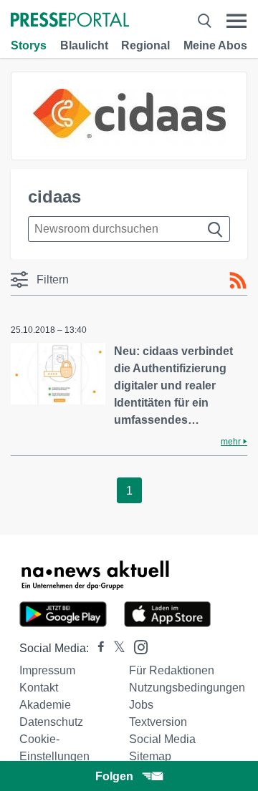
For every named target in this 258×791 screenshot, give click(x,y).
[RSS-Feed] (238, 280)
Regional (145, 45)
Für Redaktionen (171, 670)
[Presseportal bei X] (115, 648)
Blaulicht (84, 45)
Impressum (47, 670)
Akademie (45, 705)
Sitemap (150, 756)
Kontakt (38, 687)
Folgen (114, 776)
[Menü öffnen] (236, 21)
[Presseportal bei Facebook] (97, 648)
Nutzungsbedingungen (187, 687)
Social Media (162, 739)
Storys (29, 45)
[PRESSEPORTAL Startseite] (70, 21)
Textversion (158, 722)
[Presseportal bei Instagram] (136, 646)
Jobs (141, 705)
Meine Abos (215, 45)
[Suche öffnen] (204, 21)
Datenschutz (51, 722)
